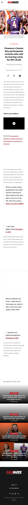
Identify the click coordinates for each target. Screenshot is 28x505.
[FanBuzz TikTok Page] (15, 493)
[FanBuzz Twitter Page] (18, 493)
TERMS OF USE (14, 499)
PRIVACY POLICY (14, 500)
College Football (5, 9)
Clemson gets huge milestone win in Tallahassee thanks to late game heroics (14, 397)
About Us (14, 485)
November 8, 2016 (12, 338)
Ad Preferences (14, 488)
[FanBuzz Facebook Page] (10, 493)
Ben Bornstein (10, 70)
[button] (2, 2)
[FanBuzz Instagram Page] (12, 493)
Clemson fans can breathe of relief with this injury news (14, 417)
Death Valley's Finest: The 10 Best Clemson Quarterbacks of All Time (14, 455)
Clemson (14, 9)
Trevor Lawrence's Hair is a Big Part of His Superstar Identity (14, 437)
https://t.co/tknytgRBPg (14, 203)
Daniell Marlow (14, 440)
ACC (10, 9)
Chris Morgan (14, 459)
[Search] (26, 2)
